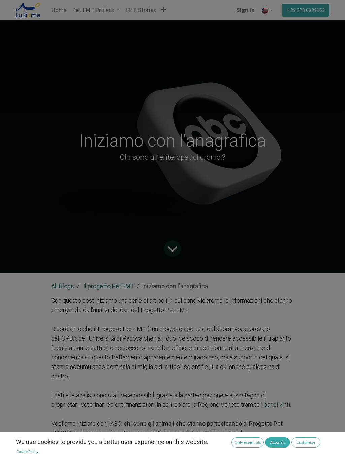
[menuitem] (59, 10)
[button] (164, 10)
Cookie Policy (27, 451)
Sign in (246, 10)
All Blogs (62, 286)
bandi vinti (276, 404)
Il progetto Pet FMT (108, 286)
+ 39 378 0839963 (305, 10)
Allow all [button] (277, 442)
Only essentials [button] (247, 442)
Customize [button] (305, 442)
